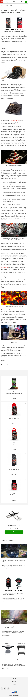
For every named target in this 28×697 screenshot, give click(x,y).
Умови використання (19, 688)
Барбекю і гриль (7, 5)
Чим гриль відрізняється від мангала (12, 659)
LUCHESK (17, 695)
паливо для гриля (15, 120)
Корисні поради (6, 364)
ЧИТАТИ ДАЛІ (4, 574)
